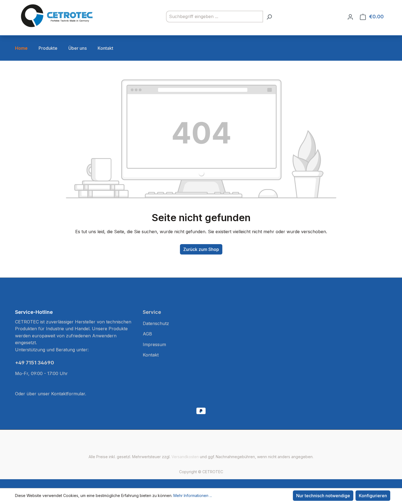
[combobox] (214, 17)
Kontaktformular (68, 393)
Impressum (154, 344)
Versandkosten (185, 456)
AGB (147, 334)
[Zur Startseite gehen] (56, 15)
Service (152, 312)
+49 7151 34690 (34, 362)
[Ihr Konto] (350, 16)
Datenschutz (156, 323)
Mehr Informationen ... (192, 495)
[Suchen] (269, 17)
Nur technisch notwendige (323, 495)
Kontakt (151, 355)
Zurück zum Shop (201, 249)
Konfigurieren (373, 495)
